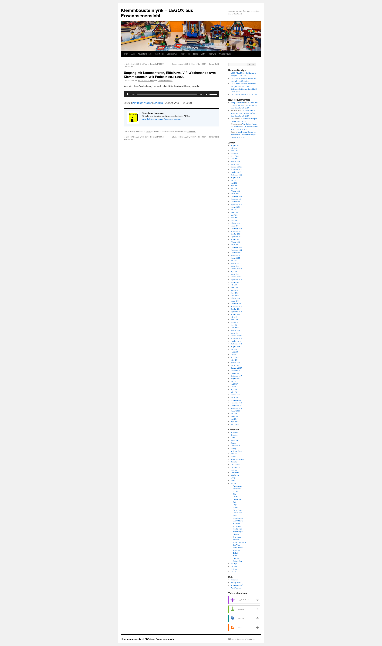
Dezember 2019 (236, 303)
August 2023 (235, 239)
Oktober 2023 (236, 234)
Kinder (233, 456)
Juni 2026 (234, 150)
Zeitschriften (237, 561)
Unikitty (236, 558)
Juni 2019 (234, 319)
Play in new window (142, 102)
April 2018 (234, 357)
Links (195, 53)
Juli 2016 (234, 413)
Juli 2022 (234, 260)
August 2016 (235, 411)
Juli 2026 (234, 148)
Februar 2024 (235, 223)
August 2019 (235, 314)
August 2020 (235, 282)
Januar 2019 (235, 333)
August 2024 (235, 207)
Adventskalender (145, 53)
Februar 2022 (235, 263)
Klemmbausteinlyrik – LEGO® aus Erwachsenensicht (157, 13)
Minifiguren (235, 475)
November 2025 (236, 169)
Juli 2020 (234, 285)
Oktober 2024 (236, 201)
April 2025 (234, 185)
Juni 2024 (234, 212)
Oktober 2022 (236, 252)
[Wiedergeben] (127, 94)
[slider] (214, 94)
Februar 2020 (235, 298)
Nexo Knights (238, 531)
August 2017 (235, 378)
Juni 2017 (234, 384)
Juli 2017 (234, 381)
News (148, 131)
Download (158, 102)
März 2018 (234, 360)
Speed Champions (239, 542)
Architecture (237, 486)
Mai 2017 (234, 386)
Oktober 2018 (236, 341)
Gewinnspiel (235, 445)
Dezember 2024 (236, 196)
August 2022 (235, 258)
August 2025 (235, 177)
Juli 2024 (234, 209)
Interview (234, 453)
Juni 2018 (234, 352)
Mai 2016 (234, 419)
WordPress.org (236, 588)
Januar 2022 (235, 266)
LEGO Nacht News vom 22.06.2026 (244, 94)
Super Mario (237, 550)
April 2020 (234, 293)
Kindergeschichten (237, 459)
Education (234, 440)
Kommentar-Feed (237, 585)
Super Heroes (238, 547)
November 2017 (236, 370)
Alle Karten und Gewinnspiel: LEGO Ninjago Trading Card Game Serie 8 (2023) (244, 105)
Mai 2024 (234, 215)
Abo (133, 53)
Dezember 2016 (236, 400)
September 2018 (236, 344)
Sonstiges (234, 563)
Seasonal (236, 539)
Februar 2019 (235, 330)
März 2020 (234, 295)
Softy (203, 53)
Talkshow (234, 566)
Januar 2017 (235, 397)
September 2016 (236, 408)
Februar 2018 (235, 362)
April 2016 (234, 421)
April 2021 (234, 271)
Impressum (185, 53)
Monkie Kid (237, 529)
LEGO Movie (238, 521)
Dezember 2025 (236, 167)
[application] (171, 94)
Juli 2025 (234, 180)
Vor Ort (233, 571)
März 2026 (234, 158)
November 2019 (236, 306)
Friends (235, 507)
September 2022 (236, 255)
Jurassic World (238, 518)
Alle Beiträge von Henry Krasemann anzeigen (163, 118)
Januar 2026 (235, 164)
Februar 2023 (235, 242)
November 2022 (236, 250)
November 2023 (236, 231)
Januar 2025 (235, 193)
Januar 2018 (235, 365)
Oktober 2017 (236, 373)
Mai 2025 (234, 183)
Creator (235, 496)
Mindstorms (235, 472)
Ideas (235, 515)
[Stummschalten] (207, 94)
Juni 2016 (234, 416)
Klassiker (234, 462)
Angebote (234, 432)
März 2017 (234, 392)
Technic (235, 553)
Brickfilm (234, 435)
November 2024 (236, 199)
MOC (233, 478)
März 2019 (234, 327)
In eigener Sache (236, 451)
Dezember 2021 (236, 268)
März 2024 (234, 220)
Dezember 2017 (236, 368)
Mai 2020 (234, 290)
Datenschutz (172, 53)
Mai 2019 (234, 322)
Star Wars (236, 545)
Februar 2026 (235, 161)
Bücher (235, 491)
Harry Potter (237, 510)
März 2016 (234, 424)
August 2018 (235, 346)
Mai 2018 (234, 354)
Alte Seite (159, 53)
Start (126, 53)
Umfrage (234, 569)
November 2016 (236, 403)
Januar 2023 (235, 244)
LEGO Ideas (235, 464)
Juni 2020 (234, 287)
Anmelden (234, 580)
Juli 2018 (234, 349)
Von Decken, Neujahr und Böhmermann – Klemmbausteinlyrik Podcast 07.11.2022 (244, 126)
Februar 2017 (235, 394)
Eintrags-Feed (236, 582)
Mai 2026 (234, 153)
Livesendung (235, 467)
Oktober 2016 (236, 405)
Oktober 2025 (236, 172)
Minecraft (236, 523)
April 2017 (234, 389)
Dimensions (237, 499)
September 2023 (236, 236)
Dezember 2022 (236, 247)
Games (233, 443)
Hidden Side (237, 512)
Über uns (212, 53)
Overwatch (237, 537)
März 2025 (234, 188)
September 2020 (236, 279)
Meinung (234, 470)
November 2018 (236, 338)
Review (233, 483)
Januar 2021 (235, 274)
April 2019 (234, 325)
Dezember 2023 (236, 228)
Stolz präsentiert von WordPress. (243, 639)
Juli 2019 (234, 317)
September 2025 (236, 175)
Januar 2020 (235, 301)
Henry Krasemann (165, 80)
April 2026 (234, 156)
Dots (234, 502)
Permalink (191, 131)
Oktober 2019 (236, 309)
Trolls (235, 555)
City (234, 494)
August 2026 (235, 145)
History (233, 448)
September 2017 (236, 376)
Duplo (233, 437)
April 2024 (234, 217)
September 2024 (236, 204)
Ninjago (236, 534)
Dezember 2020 (236, 276)
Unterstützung (225, 53)
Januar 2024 (235, 226)
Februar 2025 (235, 191)
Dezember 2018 (236, 335)
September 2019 (236, 311)
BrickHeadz (237, 488)
